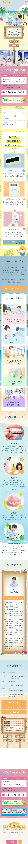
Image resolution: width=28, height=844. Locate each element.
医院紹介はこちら (14, 703)
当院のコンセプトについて (13, 288)
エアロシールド (13, 171)
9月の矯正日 (6, 118)
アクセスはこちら (14, 707)
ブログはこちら (14, 712)
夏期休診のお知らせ (8, 124)
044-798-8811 (12, 681)
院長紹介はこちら (14, 598)
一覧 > (23, 112)
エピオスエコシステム (13, 199)
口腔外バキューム (13, 229)
